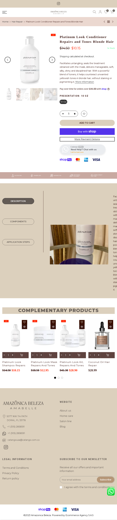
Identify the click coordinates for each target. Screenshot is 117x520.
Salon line (66, 421)
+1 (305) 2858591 (16, 433)
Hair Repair (17, 21)
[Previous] (8, 60)
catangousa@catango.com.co (24, 440)
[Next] (52, 60)
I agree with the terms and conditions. (87, 487)
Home (5, 21)
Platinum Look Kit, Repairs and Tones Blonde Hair (72, 365)
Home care (66, 416)
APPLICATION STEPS (18, 242)
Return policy (10, 478)
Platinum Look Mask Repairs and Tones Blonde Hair (44, 365)
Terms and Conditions (15, 467)
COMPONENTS (18, 221)
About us (65, 410)
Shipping (64, 56)
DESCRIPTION (18, 201)
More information (84, 82)
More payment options (87, 139)
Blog (63, 426)
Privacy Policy (10, 473)
